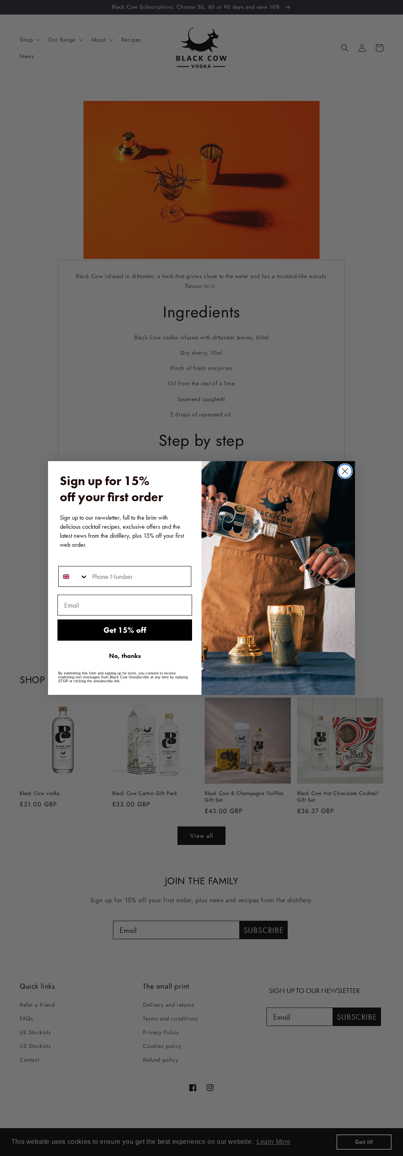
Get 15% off (125, 630)
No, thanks (125, 656)
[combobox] (73, 576)
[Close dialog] (345, 471)
